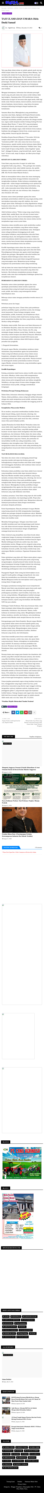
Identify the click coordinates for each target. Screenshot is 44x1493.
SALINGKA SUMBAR (32, 1450)
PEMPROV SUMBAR (21, 1464)
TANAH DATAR (23, 1337)
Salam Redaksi (6, 1379)
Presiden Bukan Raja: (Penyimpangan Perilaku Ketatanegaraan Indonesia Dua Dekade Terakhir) (17, 835)
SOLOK (33, 1333)
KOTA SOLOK (8, 1323)
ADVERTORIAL (18, 1461)
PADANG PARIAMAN (11, 1330)
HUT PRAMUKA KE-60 (11, 1467)
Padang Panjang (23, 1333)
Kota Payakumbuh (21, 1323)
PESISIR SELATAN (10, 1333)
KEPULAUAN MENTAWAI (12, 1320)
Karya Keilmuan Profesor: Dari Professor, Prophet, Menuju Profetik (20, 802)
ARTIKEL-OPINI (12, 8)
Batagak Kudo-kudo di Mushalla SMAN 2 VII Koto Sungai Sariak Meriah (26, 1427)
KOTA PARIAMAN (29, 1320)
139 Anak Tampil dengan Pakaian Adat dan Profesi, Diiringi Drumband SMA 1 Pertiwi (26, 1418)
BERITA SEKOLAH (32, 1461)
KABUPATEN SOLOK (30, 1316)
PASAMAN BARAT (26, 1330)
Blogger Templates (16, 1487)
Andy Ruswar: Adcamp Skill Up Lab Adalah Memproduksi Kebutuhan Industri (24, 1409)
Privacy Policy (22, 1484)
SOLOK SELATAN (10, 1337)
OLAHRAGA (35, 1454)
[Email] (30, 712)
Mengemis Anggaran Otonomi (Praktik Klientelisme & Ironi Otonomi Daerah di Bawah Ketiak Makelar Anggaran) (21, 768)
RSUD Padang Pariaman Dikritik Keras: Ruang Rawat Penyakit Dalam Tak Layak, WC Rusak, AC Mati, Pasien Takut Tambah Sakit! (26, 1399)
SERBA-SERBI (35, 1447)
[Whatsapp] (22, 712)
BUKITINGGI (16, 1316)
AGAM (7, 1316)
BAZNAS (32, 1457)
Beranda (4, 8)
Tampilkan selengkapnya (35, 736)
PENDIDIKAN (8, 1450)
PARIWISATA (22, 1457)
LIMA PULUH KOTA (10, 1326)
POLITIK (7, 1454)
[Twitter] (17, 712)
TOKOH (25, 1454)
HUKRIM (16, 1454)
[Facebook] (13, 712)
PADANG (22, 1326)
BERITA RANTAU (9, 1457)
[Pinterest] (26, 712)
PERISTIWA (8, 1464)
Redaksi (19, 1481)
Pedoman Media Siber (31, 1481)
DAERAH (7, 1461)
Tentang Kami (10, 1481)
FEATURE (19, 1450)
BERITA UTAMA (22, 1447)
